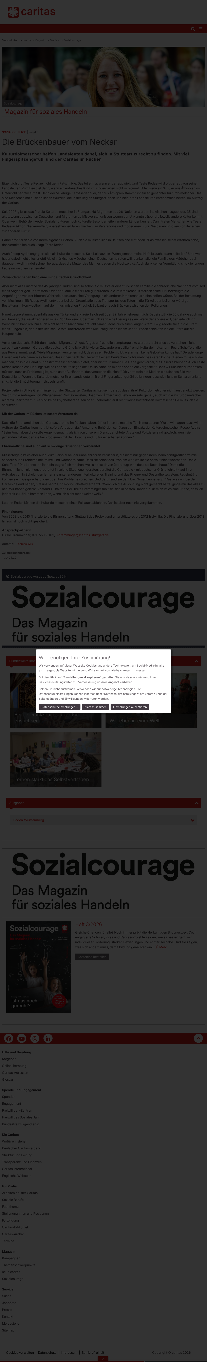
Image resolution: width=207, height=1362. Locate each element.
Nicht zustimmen (95, 707)
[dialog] (103, 681)
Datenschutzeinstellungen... (59, 707)
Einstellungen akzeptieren (130, 707)
